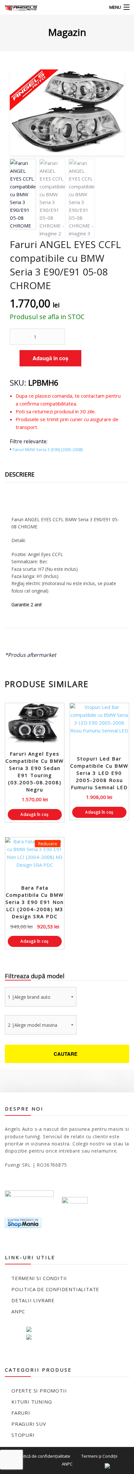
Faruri (20, 1412)
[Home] (17, 7)
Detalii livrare (33, 1300)
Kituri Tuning (31, 1401)
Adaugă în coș (50, 358)
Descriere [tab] (19, 474)
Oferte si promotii (39, 1390)
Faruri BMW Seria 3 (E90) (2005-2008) (48, 449)
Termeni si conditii (39, 1278)
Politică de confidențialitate (43, 1456)
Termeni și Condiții (99, 1456)
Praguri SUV (28, 1424)
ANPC (18, 1311)
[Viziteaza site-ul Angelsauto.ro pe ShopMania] (23, 1222)
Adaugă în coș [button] (34, 814)
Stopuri (23, 1435)
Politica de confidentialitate (55, 1289)
